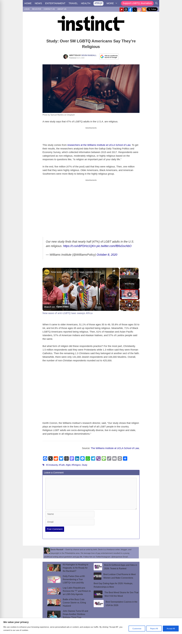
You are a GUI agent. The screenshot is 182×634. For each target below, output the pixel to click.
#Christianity (52, 460)
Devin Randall (89, 55)
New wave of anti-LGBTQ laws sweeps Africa (76, 267)
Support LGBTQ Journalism (137, 3)
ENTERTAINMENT (55, 3)
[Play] (121, 272)
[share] (113, 266)
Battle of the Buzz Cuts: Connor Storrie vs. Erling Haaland (74, 598)
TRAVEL (73, 3)
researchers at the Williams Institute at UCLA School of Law (98, 142)
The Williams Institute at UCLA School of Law (115, 443)
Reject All (154, 628)
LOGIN (26, 9)
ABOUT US (61, 9)
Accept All (171, 628)
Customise (136, 628)
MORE (110, 3)
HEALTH (85, 3)
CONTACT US (49, 9)
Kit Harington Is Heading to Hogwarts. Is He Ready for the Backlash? (75, 563)
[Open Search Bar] (156, 3)
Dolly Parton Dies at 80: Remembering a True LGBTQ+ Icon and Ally (74, 575)
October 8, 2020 (107, 250)
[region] (91, 626)
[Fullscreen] (137, 272)
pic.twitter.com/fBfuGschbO (114, 241)
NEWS (38, 3)
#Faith (62, 460)
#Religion (76, 460)
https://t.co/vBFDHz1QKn (79, 241)
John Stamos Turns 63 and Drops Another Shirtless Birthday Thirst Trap (75, 609)
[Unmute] (124, 272)
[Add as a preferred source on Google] (109, 56)
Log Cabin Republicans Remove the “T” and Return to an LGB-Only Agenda (77, 586)
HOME (28, 3)
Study (84, 460)
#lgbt (68, 460)
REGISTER (36, 9)
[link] (46, 267)
